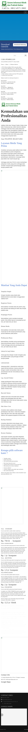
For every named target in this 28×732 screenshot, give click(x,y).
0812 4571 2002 (18, 8)
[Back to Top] (2, 715)
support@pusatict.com (7, 699)
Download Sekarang (20, 44)
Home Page (26, 729)
